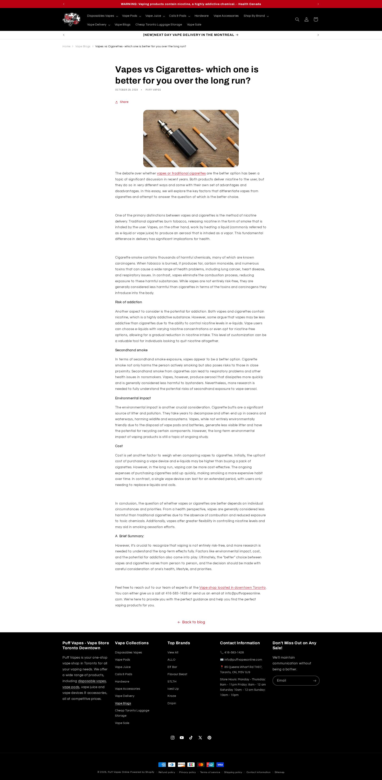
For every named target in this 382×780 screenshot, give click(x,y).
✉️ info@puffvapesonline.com (241, 659)
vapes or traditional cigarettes (181, 173)
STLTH (172, 681)
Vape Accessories (127, 688)
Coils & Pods (123, 674)
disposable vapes (92, 681)
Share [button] (124, 102)
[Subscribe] (314, 681)
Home (66, 46)
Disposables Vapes (128, 652)
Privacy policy (187, 772)
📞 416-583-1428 (232, 652)
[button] (102, 16)
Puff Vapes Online (119, 772)
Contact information (259, 772)
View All (173, 652)
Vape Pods (122, 659)
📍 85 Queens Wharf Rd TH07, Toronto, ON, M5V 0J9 (241, 670)
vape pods (70, 687)
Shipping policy (233, 772)
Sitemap (280, 772)
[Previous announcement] (63, 4)
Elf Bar (172, 667)
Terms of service (210, 772)
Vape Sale (122, 723)
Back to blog (193, 622)
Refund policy (167, 772)
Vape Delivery (124, 696)
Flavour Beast (177, 674)
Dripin (172, 703)
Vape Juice (123, 667)
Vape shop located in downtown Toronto (232, 587)
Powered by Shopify (142, 772)
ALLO (171, 659)
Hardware (122, 681)
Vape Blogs (83, 46)
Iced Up (173, 688)
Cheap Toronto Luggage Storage (132, 713)
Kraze (172, 696)
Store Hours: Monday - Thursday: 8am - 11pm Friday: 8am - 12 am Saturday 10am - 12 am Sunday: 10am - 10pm (243, 687)
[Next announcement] (318, 4)
